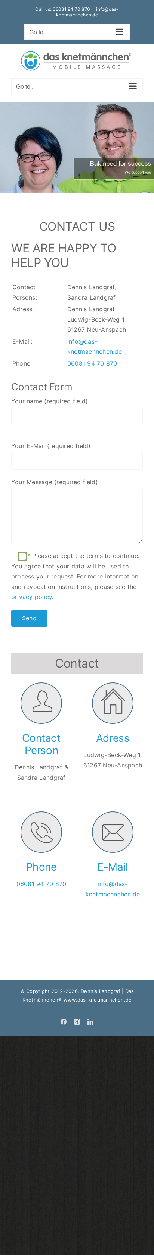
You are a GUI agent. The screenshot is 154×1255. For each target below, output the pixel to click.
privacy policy (31, 596)
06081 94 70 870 (71, 9)
